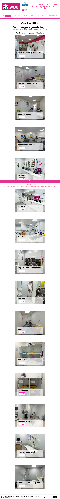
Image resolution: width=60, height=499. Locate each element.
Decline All (49, 497)
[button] (20, 16)
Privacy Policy (7, 497)
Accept (55, 497)
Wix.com (35, 184)
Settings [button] (43, 497)
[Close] (58, 497)
